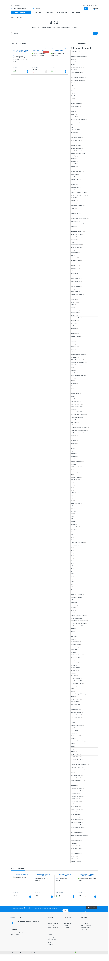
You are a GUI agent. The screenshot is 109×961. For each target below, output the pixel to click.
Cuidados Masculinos (76, 61)
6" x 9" (72, 98)
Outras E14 (73, 652)
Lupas (72, 445)
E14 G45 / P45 (74, 649)
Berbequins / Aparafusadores (78, 375)
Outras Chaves (74, 398)
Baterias (72, 109)
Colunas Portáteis (75, 817)
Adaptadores (74, 727)
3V (71, 571)
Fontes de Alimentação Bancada (78, 615)
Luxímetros (73, 425)
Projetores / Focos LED (76, 720)
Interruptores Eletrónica (76, 234)
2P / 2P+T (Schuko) (75, 466)
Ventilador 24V (74, 312)
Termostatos (74, 299)
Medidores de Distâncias (77, 432)
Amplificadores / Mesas (76, 788)
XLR (72, 537)
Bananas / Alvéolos (75, 477)
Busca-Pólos (74, 391)
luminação (73, 751)
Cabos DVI (73, 158)
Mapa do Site (51, 925)
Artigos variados (74, 51)
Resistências (74, 257)
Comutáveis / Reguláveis (76, 594)
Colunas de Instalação (76, 809)
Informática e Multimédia (76, 725)
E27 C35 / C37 (74, 662)
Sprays (72, 458)
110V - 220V (73, 605)
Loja (84, 5)
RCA (72, 513)
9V (71, 589)
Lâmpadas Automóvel (76, 103)
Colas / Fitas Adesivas (76, 404)
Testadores (73, 443)
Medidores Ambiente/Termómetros (79, 427)
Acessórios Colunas (75, 777)
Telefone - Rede (75, 526)
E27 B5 (72, 660)
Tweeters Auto (74, 101)
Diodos (72, 289)
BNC (72, 482)
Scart (72, 516)
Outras (72, 448)
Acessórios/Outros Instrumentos (78, 414)
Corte (72, 351)
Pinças (72, 451)
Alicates (72, 349)
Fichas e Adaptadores (76, 461)
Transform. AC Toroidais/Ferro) (78, 626)
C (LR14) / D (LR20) (75, 129)
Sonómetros (73, 440)
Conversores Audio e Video (77, 741)
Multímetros (73, 409)
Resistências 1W (74, 265)
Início (12, 17)
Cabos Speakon (74, 190)
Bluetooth (73, 738)
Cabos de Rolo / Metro (76, 171)
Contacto (90, 5)
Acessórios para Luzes (76, 759)
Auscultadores (74, 804)
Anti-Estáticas (74, 372)
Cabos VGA (73, 166)
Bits (71, 388)
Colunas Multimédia (75, 814)
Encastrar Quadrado (75, 707)
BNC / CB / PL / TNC (75, 479)
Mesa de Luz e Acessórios (77, 769)
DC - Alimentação (75, 472)
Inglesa (72, 396)
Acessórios (73, 323)
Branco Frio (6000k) (75, 678)
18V (71, 560)
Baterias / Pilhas (74, 106)
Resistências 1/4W (75, 263)
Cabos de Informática (76, 150)
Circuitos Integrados (75, 276)
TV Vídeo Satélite (75, 859)
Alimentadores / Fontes (76, 545)
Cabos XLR (73, 200)
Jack (72, 506)
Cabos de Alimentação (76, 145)
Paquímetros (74, 438)
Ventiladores (74, 302)
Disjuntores (73, 325)
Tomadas (73, 341)
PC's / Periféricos (75, 735)
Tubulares (73, 722)
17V (71, 558)
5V (71, 579)
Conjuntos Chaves (75, 393)
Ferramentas (73, 346)
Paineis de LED (74, 701)
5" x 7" (72, 93)
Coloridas (73, 633)
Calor (72, 380)
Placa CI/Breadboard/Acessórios (78, 250)
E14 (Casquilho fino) (75, 644)
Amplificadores (74, 793)
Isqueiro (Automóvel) (76, 503)
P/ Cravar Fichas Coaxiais (77, 359)
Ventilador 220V (74, 310)
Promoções (49, 12)
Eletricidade (73, 320)
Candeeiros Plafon (75, 641)
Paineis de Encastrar (75, 704)
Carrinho (66, 925)
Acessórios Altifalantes (76, 783)
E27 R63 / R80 (74, 670)
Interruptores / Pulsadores (77, 231)
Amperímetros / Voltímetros (77, 417)
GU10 (72, 691)
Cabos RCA (73, 184)
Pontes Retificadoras (76, 278)
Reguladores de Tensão (76, 294)
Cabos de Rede (74, 169)
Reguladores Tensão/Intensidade (79, 620)
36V (72, 568)
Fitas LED (73, 631)
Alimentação (73, 464)
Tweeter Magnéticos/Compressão (79, 835)
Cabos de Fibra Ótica (76, 148)
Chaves (72, 385)
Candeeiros (73, 383)
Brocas (72, 378)
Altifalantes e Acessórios (76, 780)
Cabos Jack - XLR (75, 182)
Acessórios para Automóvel (77, 77)
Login (96, 5)
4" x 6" (72, 88)
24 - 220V (73, 613)
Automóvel (73, 75)
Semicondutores (74, 273)
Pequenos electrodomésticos (78, 56)
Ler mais (46, 71)
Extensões (73, 328)
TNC (72, 487)
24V (72, 566)
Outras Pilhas (74, 132)
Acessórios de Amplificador (77, 790)
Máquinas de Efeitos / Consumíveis (79, 764)
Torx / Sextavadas (75, 401)
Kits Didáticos (74, 239)
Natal (72, 772)
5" (71, 90)
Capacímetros (74, 422)
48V (72, 576)
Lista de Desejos (68, 923)
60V (72, 581)
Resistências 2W (74, 268)
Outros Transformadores (76, 618)
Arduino (72, 208)
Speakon (73, 521)
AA (71, 124)
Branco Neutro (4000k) (76, 680)
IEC (71, 474)
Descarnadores (74, 357)
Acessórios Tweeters (76, 832)
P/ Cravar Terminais (75, 365)
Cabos (72, 143)
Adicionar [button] (26, 71)
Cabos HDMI (74, 174)
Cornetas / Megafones (76, 822)
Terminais (73, 529)
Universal (73, 370)
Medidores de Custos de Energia (79, 430)
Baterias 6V (73, 116)
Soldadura (73, 453)
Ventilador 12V (74, 307)
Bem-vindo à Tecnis (15, 5)
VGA (72, 534)
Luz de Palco (74, 762)
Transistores (73, 297)
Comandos (73, 54)
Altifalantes (73, 785)
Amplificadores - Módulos (77, 796)
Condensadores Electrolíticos (78, 216)
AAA (72, 127)
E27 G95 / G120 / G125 (76, 667)
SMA (72, 519)
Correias (73, 226)
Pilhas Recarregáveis (76, 137)
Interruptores (74, 331)
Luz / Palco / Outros (75, 756)
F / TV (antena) (74, 492)
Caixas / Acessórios (75, 281)
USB (72, 532)
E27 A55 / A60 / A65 (75, 657)
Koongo (72, 748)
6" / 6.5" (73, 95)
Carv (35, 952)
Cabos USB (73, 163)
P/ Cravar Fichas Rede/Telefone (78, 362)
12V (71, 547)
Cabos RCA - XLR (75, 187)
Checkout (66, 927)
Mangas (72, 242)
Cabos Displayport (75, 156)
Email (64, 907)
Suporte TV (73, 856)
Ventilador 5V (74, 315)
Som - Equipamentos (75, 775)
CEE (72, 469)
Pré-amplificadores (75, 801)
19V (71, 563)
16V (71, 555)
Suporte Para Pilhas (75, 140)
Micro (72, 508)
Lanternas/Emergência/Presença (78, 694)
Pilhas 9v (73, 135)
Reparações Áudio (62, 12)
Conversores (74, 602)
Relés (72, 255)
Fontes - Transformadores (77, 542)
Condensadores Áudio (76, 824)
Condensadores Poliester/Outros (78, 218)
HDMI (72, 500)
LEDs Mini (73, 696)
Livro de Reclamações (53, 927)
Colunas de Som (74, 806)
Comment (70, 907)
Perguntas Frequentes (53, 923)
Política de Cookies (85, 927)
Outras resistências (75, 260)
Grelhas (72, 304)
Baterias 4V (73, 114)
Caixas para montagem (76, 210)
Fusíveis (72, 229)
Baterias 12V (73, 111)
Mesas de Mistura (75, 798)
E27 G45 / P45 (74, 665)
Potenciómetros (74, 252)
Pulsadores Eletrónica (76, 237)
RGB (72, 688)
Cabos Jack (73, 176)
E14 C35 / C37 (74, 647)
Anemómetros (74, 419)
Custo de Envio (75, 12)
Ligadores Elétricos (75, 336)
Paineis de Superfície (76, 712)
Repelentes (73, 69)
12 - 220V (73, 607)
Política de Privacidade (86, 929)
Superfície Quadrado (76, 714)
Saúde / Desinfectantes (76, 72)
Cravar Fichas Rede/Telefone (78, 354)
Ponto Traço (74, 511)
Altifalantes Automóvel (76, 82)
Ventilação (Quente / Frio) (77, 67)
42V (72, 573)
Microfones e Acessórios (77, 827)
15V (71, 553)
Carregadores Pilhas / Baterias (78, 119)
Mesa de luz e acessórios (77, 767)
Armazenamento (74, 730)
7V (71, 586)
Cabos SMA (73, 161)
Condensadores (74, 213)
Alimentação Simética (76, 592)
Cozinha (73, 59)
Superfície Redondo (75, 717)
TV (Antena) (73, 498)
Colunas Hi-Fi (74, 811)
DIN (71, 490)
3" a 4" (72, 85)
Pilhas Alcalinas (74, 122)
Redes (72, 743)
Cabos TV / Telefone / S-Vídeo (78, 192)
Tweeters (73, 830)
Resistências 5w (74, 270)
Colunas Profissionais (76, 819)
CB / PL (72, 485)
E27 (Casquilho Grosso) (76, 654)
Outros (72, 64)
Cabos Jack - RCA (75, 179)
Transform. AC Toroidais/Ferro (78, 623)
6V (71, 584)
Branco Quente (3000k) (76, 683)
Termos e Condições (86, 925)
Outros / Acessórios (75, 699)
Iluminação (73, 628)
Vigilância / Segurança (76, 861)
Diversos (73, 733)
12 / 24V (72, 639)
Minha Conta (67, 921)
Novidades (38, 12)
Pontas (72, 367)
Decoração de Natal (75, 317)
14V (71, 550)
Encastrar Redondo (75, 709)
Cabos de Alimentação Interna (78, 153)
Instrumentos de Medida (76, 406)
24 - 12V (73, 610)
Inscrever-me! (91, 907)
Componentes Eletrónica (76, 205)
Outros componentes (76, 244)
